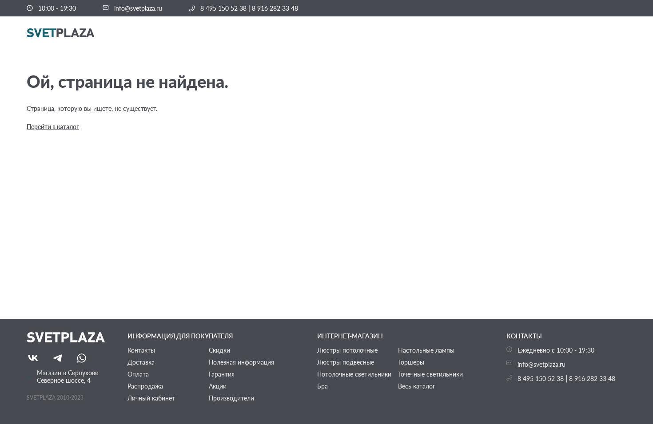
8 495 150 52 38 (223, 8)
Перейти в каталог (53, 126)
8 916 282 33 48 (275, 8)
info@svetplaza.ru (138, 8)
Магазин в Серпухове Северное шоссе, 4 (67, 376)
